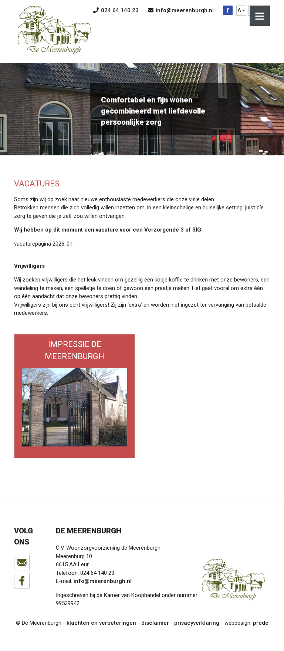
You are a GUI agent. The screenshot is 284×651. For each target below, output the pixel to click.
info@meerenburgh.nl (184, 10)
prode (260, 623)
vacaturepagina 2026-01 (43, 243)
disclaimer (155, 623)
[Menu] (260, 16)
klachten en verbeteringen (101, 623)
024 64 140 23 (119, 10)
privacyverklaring (196, 623)
